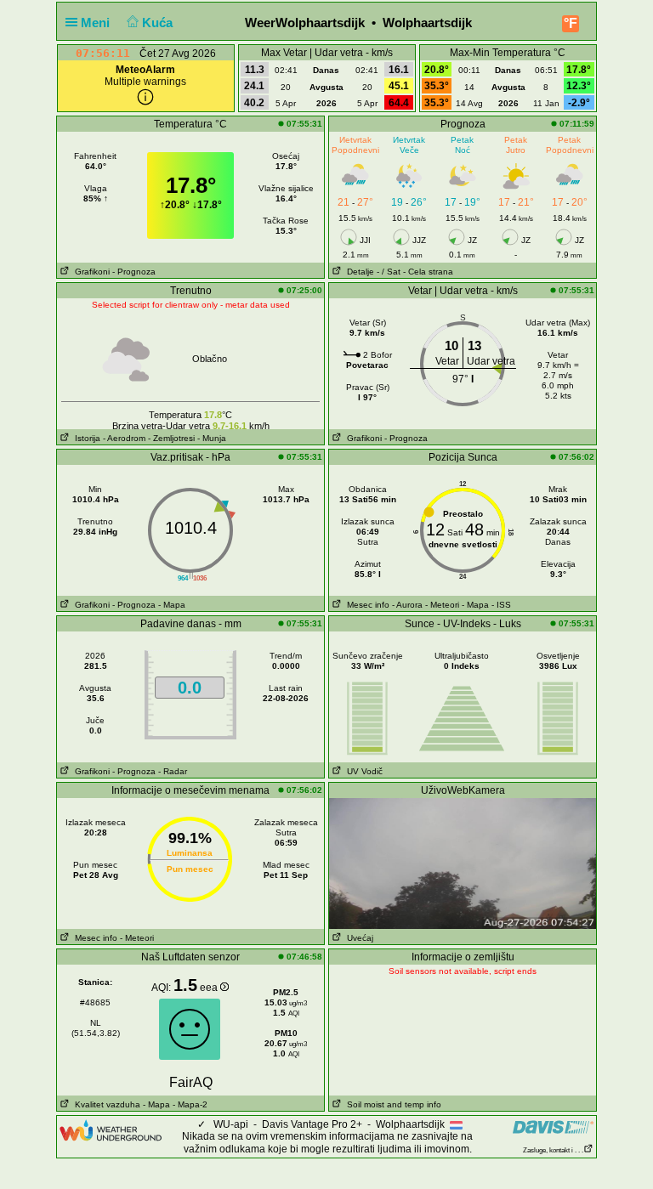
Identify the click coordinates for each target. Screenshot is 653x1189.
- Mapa (171, 604)
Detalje (358, 271)
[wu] (111, 1129)
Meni (96, 22)
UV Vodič (362, 771)
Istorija (85, 438)
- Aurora (407, 604)
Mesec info (365, 604)
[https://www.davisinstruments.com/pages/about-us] (553, 1126)
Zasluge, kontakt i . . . (553, 1150)
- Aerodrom (124, 438)
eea (210, 988)
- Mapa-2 (188, 1104)
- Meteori (442, 604)
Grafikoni (90, 271)
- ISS (501, 604)
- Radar (172, 771)
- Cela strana (428, 271)
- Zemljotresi (171, 438)
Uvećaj (357, 938)
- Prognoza (134, 271)
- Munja (211, 438)
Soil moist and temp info (391, 1104)
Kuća (159, 22)
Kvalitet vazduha (105, 1104)
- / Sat (388, 271)
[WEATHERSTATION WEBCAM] (462, 863)
